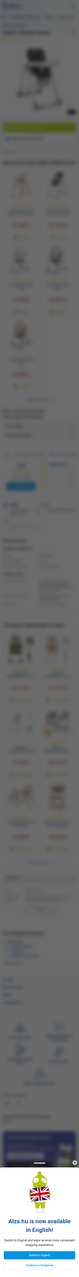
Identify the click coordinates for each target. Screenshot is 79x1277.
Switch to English (39, 1255)
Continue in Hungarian (39, 1265)
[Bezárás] (74, 1162)
